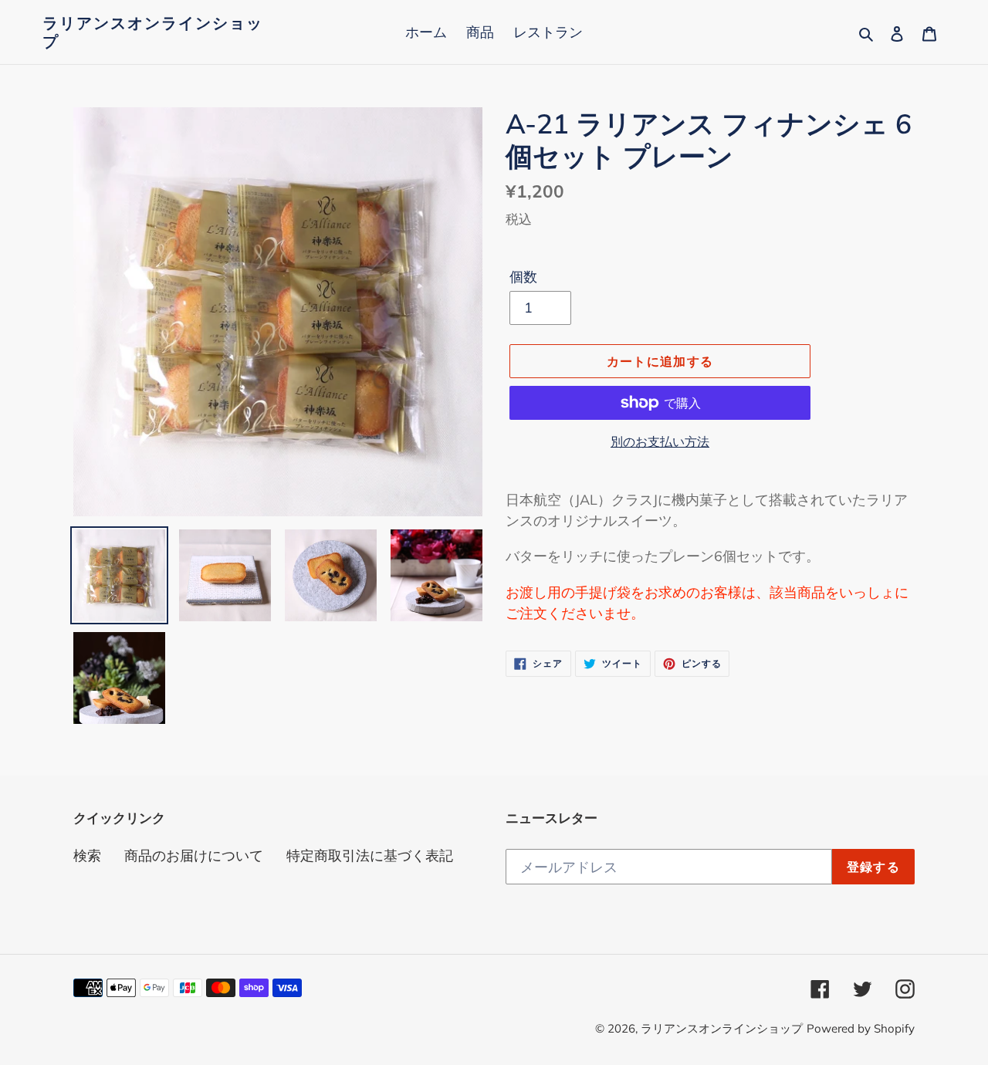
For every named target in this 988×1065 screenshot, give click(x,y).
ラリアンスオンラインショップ (152, 32)
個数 (523, 277)
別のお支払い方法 (660, 441)
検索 (87, 855)
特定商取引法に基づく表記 (369, 855)
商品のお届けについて (193, 855)
